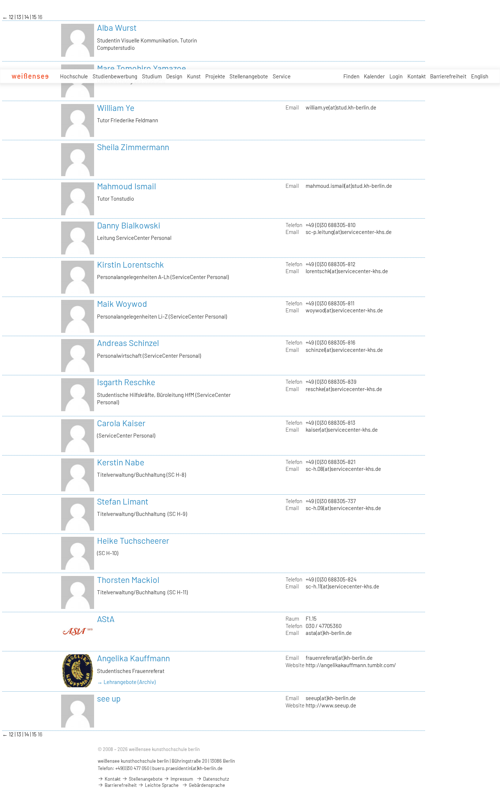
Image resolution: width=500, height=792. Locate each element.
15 (35, 17)
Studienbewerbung (115, 76)
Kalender (374, 76)
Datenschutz (215, 779)
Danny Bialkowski (128, 225)
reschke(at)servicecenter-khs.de (344, 389)
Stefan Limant (122, 501)
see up (109, 698)
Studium (152, 76)
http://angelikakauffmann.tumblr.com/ (351, 665)
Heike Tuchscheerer (133, 540)
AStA (106, 619)
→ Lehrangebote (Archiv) (126, 681)
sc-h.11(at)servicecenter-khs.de (342, 586)
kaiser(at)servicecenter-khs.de (342, 429)
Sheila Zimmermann (133, 147)
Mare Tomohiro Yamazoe (141, 68)
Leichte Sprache (161, 785)
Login (396, 76)
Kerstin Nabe (120, 462)
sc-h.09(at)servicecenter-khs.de (343, 508)
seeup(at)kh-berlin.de (331, 698)
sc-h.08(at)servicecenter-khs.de (343, 468)
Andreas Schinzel (128, 343)
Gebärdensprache (206, 785)
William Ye (115, 108)
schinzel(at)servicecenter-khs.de (344, 349)
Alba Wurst (117, 27)
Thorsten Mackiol (128, 580)
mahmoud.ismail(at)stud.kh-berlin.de (349, 185)
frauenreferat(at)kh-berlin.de (339, 657)
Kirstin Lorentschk (130, 264)
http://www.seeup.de (331, 705)
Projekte (215, 76)
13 (19, 17)
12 (12, 17)
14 (27, 17)
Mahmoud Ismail (126, 186)
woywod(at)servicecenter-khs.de (344, 310)
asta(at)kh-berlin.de (329, 632)
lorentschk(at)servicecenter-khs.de (347, 271)
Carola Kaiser (121, 423)
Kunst (194, 76)
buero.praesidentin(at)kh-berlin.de (187, 768)
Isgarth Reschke (126, 382)
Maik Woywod (122, 303)
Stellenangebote (249, 76)
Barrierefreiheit (448, 76)
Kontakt (416, 76)
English (479, 76)
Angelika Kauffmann (133, 658)
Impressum (181, 779)
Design (174, 76)
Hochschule (74, 76)
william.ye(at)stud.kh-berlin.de (341, 107)
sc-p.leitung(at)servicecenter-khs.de (349, 231)
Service (282, 76)
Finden (351, 76)
